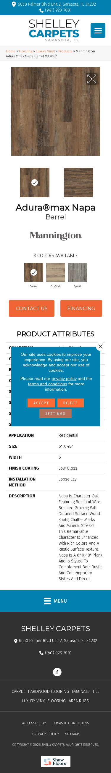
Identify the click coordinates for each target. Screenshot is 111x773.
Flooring (25, 51)
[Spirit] (78, 272)
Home (10, 51)
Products (65, 51)
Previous (9, 179)
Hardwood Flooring (48, 691)
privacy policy (64, 378)
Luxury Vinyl (45, 51)
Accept (41, 403)
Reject (70, 403)
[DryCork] (56, 272)
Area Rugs (79, 701)
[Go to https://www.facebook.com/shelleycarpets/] (57, 673)
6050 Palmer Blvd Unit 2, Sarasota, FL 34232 (57, 4)
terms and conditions (47, 383)
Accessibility (34, 723)
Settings (55, 414)
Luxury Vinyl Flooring (44, 701)
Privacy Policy (45, 734)
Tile (95, 691)
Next (102, 179)
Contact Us (32, 308)
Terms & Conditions (70, 723)
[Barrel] (34, 272)
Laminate (80, 691)
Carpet (18, 691)
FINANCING (81, 308)
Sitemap (72, 734)
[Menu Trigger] (98, 30)
